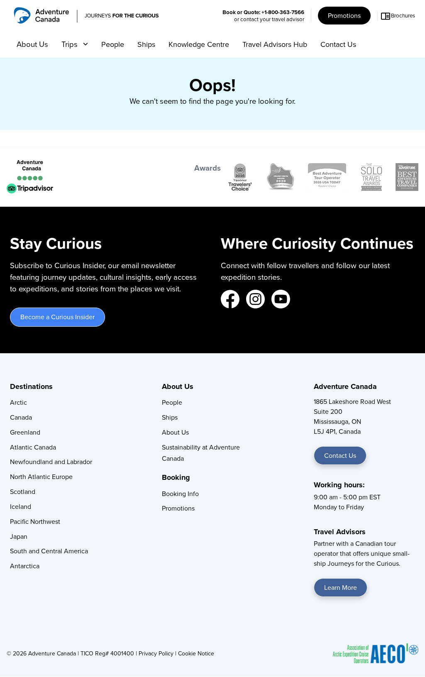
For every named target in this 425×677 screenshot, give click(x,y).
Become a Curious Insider (57, 316)
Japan (18, 536)
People (112, 44)
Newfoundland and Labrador (51, 461)
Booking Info (180, 493)
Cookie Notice (196, 653)
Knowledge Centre (199, 44)
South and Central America (49, 550)
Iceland (20, 506)
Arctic (18, 402)
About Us (32, 44)
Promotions (344, 15)
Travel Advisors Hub (274, 44)
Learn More (340, 587)
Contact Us (338, 44)
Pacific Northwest (35, 521)
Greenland (25, 432)
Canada (21, 417)
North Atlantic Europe (41, 476)
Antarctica (24, 565)
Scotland (22, 491)
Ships (146, 44)
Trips (70, 44)
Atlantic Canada (33, 447)
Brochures (403, 15)
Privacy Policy (156, 653)
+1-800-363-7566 (282, 12)
